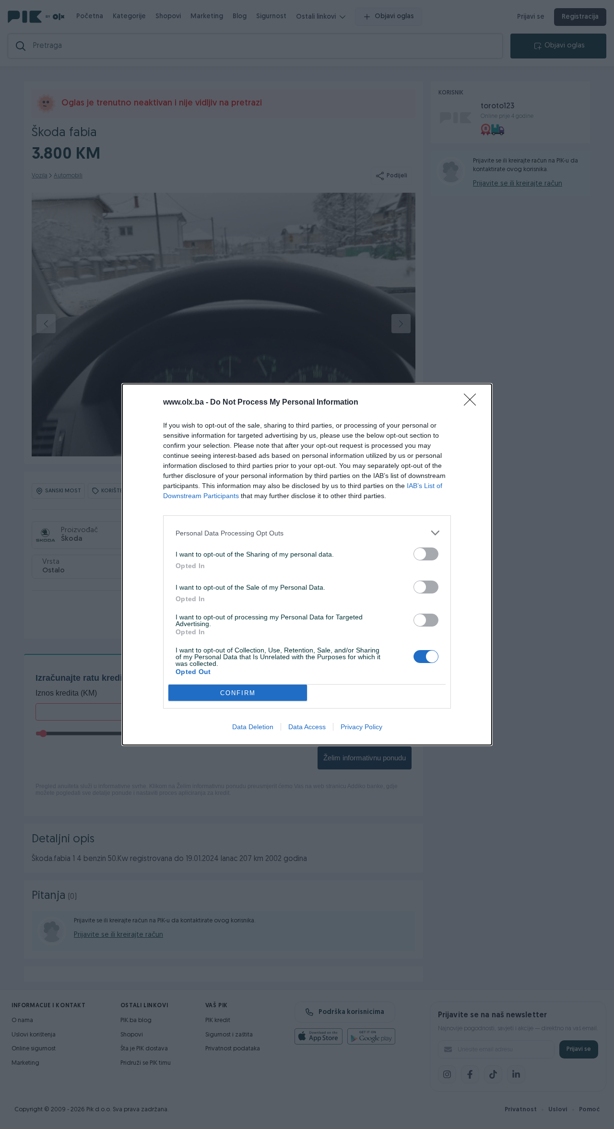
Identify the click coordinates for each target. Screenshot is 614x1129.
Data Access (307, 727)
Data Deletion (252, 727)
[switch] (425, 553)
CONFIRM (238, 693)
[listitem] (307, 533)
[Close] (473, 403)
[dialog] (307, 564)
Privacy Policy (361, 727)
